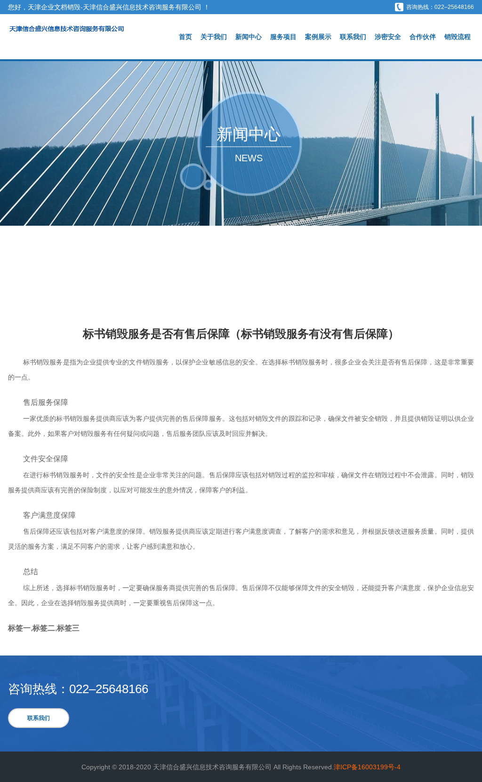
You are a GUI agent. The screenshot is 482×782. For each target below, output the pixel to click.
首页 (185, 36)
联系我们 (353, 36)
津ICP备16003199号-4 (367, 767)
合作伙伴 (423, 36)
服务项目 (283, 36)
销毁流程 (457, 36)
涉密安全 (388, 36)
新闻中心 (248, 36)
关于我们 (214, 36)
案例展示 (318, 36)
